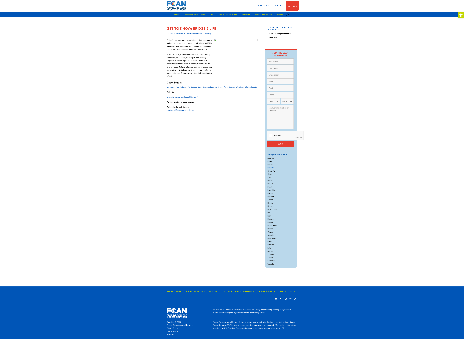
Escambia (271, 190)
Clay (269, 177)
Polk (269, 248)
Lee (269, 212)
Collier (270, 180)
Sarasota (271, 257)
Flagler (270, 193)
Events (280, 14)
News (203, 14)
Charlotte (271, 171)
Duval (270, 187)
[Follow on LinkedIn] (276, 299)
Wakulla (271, 264)
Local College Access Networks (224, 14)
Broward (271, 167)
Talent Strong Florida (187, 291)
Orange (270, 232)
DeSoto (270, 184)
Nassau (270, 228)
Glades (270, 200)
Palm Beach (272, 238)
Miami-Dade (272, 225)
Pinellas (271, 245)
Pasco (270, 241)
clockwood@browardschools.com (180, 110)
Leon (269, 216)
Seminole (271, 261)
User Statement (173, 331)
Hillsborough (272, 209)
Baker (270, 161)
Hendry (270, 203)
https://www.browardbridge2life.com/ (182, 97)
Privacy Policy (172, 328)
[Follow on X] (295, 299)
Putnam (270, 251)
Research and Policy (263, 14)
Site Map (170, 334)
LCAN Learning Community (279, 33)
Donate (292, 6)
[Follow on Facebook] (281, 299)
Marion (270, 222)
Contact (279, 6)
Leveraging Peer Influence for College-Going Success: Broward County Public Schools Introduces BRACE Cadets (212, 87)
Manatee (271, 219)
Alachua (271, 158)
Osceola (271, 235)
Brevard (270, 164)
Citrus (270, 174)
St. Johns (271, 254)
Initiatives (246, 14)
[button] (461, 15)
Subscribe (264, 6)
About (176, 14)
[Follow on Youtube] (290, 299)
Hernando (271, 206)
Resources (273, 37)
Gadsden (271, 196)
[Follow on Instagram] (286, 299)
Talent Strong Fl (192, 14)
